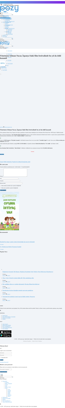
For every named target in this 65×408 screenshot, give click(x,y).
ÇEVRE (7, 41)
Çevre (9, 389)
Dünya (9, 396)
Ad (0, 178)
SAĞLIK (9, 57)
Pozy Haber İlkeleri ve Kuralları (9, 316)
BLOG (4, 35)
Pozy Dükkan (5, 328)
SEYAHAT (10, 50)
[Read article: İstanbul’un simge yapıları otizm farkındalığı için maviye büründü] (32, 237)
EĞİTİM (9, 60)
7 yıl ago (1, 249)
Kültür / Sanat (4, 67)
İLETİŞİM (5, 36)
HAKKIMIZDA (8, 18)
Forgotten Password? (4, 362)
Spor (6, 385)
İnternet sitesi (2, 183)
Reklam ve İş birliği (6, 317)
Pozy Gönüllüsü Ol (6, 326)
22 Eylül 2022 (3, 66)
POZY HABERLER (7, 19)
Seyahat (9, 390)
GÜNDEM (7, 20)
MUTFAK (10, 54)
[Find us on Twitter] (0, 404)
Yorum (1, 176)
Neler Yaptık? (5, 324)
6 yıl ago (1, 244)
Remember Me (4, 357)
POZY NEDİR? (6, 16)
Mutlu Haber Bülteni (7, 325)
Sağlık (9, 392)
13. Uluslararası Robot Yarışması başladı (10, 246)
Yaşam (6, 384)
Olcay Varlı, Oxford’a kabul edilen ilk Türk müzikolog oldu (18, 278)
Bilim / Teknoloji (8, 383)
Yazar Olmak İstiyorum (7, 327)
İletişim (4, 2)
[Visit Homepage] (9, 12)
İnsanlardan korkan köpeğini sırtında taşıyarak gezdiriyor (18, 290)
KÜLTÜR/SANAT (9, 24)
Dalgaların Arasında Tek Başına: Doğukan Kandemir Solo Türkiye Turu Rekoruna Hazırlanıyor (28, 271)
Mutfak (9, 391)
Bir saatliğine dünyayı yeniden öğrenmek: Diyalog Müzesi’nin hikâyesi (21, 284)
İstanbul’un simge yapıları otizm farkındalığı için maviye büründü (17, 242)
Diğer (6, 388)
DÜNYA (7, 27)
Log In (1, 374)
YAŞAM (7, 22)
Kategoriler (5, 381)
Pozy (8, 65)
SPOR (6, 34)
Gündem (7, 382)
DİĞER (6, 47)
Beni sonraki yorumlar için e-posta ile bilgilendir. (11, 185)
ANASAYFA (5, 12)
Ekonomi (9, 395)
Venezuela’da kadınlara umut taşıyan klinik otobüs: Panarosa (19, 296)
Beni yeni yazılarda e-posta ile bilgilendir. (10, 187)
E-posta (1, 180)
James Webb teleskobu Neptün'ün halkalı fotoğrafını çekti (15, 161)
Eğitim (9, 393)
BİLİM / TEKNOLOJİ (9, 28)
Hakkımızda (5, 315)
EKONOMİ (10, 63)
